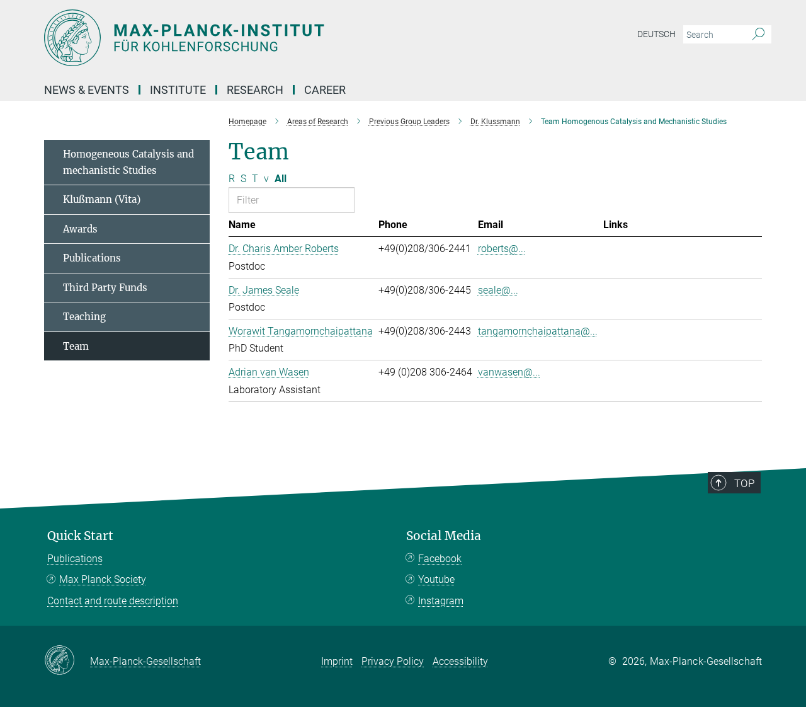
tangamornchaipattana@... (538, 331)
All (281, 179)
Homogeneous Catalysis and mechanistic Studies (128, 162)
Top (744, 483)
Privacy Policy (392, 661)
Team (76, 346)
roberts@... (502, 249)
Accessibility (460, 661)
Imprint (337, 661)
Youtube (436, 579)
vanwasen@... (509, 372)
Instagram (440, 601)
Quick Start (80, 536)
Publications (92, 258)
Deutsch (656, 34)
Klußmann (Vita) (101, 199)
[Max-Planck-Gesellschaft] (67, 661)
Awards (80, 229)
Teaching (84, 317)
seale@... (498, 290)
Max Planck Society (102, 579)
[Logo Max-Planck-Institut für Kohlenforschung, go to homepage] (280, 37)
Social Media (443, 536)
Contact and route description (112, 601)
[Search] (758, 34)
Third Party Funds (105, 288)
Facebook (440, 559)
